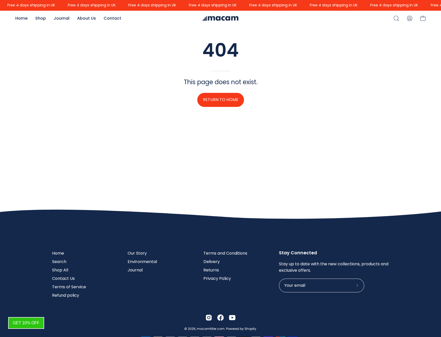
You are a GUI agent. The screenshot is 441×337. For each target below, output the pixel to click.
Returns (211, 270)
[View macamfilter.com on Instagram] (209, 317)
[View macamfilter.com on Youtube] (232, 317)
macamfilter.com (211, 329)
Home (58, 253)
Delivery (211, 262)
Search (59, 262)
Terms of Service (69, 287)
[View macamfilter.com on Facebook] (220, 317)
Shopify (250, 329)
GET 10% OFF (26, 323)
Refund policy (65, 295)
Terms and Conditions (225, 253)
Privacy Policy (217, 278)
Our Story (137, 253)
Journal (135, 270)
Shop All (60, 270)
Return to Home (220, 100)
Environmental (142, 262)
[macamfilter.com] (215, 18)
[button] (396, 18)
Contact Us (63, 278)
